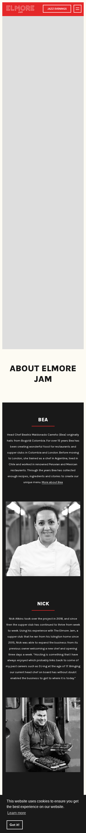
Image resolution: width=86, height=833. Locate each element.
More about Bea (52, 482)
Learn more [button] (16, 813)
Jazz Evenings (57, 8)
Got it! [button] (14, 825)
